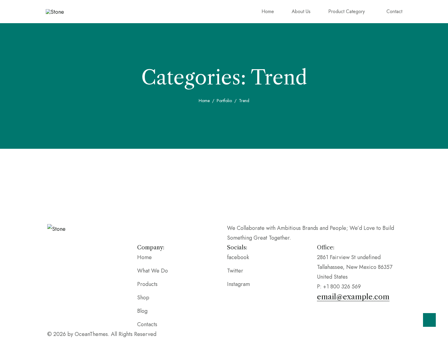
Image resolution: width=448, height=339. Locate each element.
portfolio (224, 101)
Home (204, 101)
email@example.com (353, 296)
